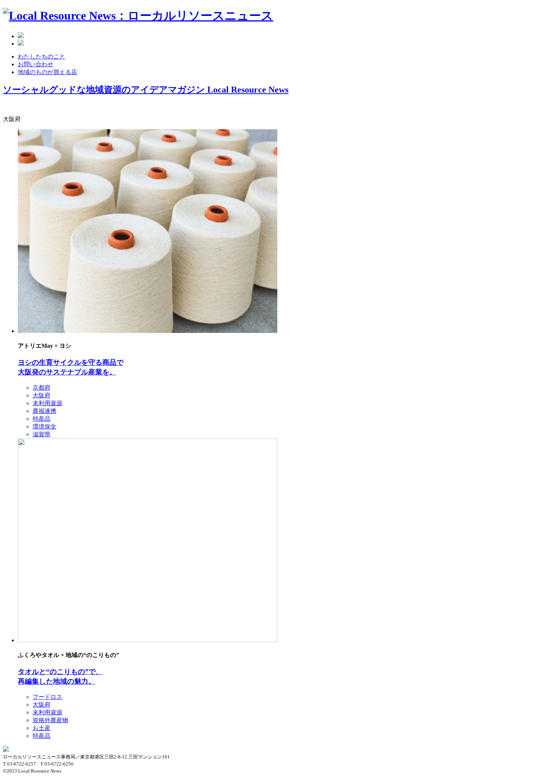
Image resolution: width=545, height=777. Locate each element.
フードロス (47, 697)
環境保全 (44, 426)
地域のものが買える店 (47, 72)
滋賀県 (41, 434)
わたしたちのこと (41, 56)
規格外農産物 (50, 720)
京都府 (41, 387)
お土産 (41, 728)
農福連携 (44, 411)
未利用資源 (47, 403)
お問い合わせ (35, 64)
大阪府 (41, 395)
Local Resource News (145, 89)
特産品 (41, 419)
